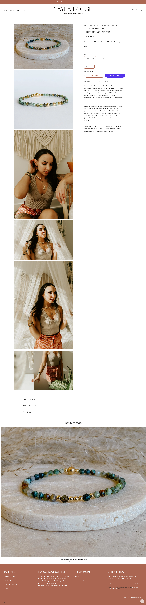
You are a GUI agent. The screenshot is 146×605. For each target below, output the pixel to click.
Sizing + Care (8, 580)
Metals (107, 81)
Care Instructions (30, 399)
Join (136, 583)
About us (27, 412)
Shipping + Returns (31, 405)
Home (86, 25)
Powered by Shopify (136, 598)
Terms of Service (113, 588)
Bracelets (92, 25)
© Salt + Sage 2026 (124, 598)
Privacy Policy (135, 587)
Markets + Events (9, 576)
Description (88, 81)
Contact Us (7, 588)
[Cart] (141, 10)
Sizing (98, 81)
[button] (12, 10)
